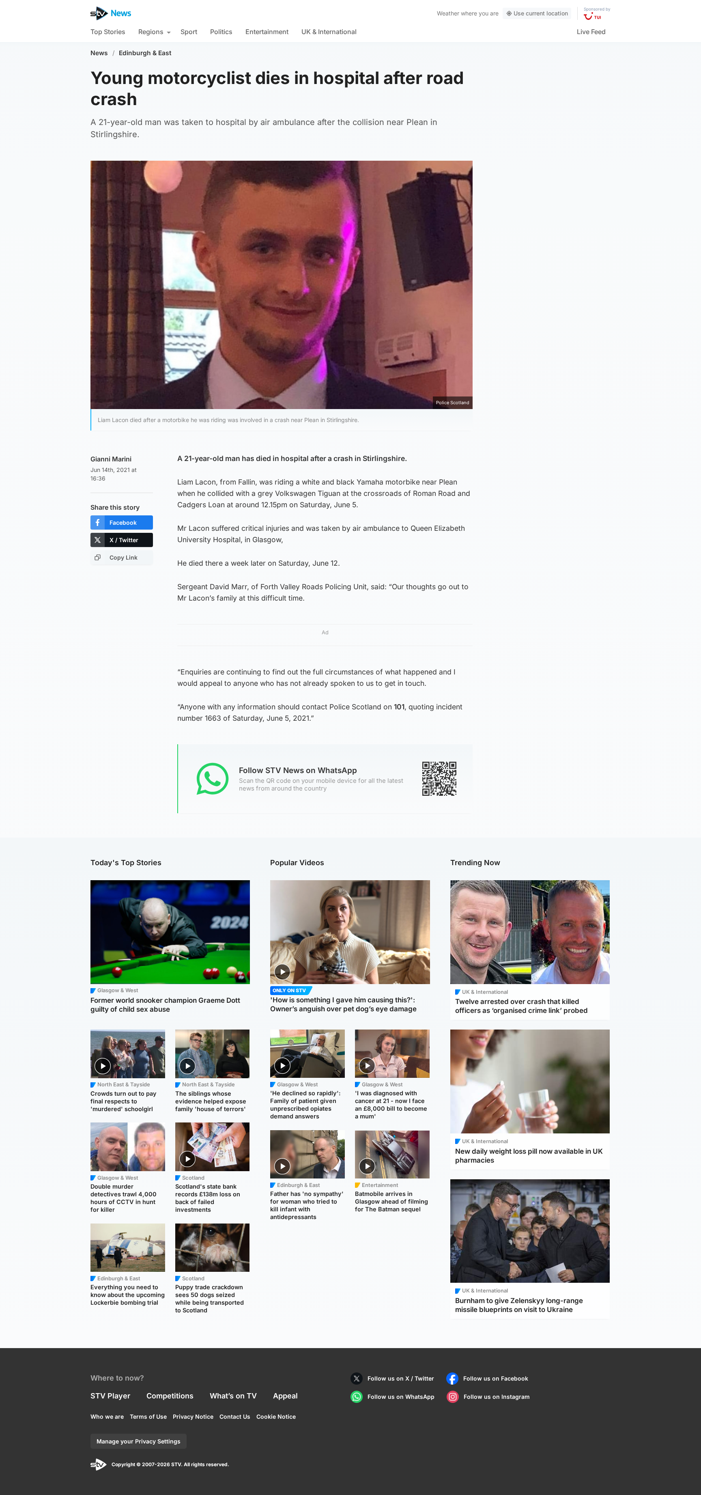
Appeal (285, 1396)
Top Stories (107, 32)
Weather (448, 13)
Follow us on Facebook (495, 1378)
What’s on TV (233, 1396)
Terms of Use (148, 1416)
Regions (150, 32)
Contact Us (234, 1416)
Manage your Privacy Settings (139, 1441)
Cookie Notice (276, 1416)
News (99, 53)
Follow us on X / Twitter (401, 1378)
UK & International (329, 32)
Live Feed (591, 32)
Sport (189, 32)
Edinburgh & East (145, 53)
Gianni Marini (110, 459)
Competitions (170, 1396)
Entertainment (266, 32)
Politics (221, 32)
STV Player (110, 1396)
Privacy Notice (193, 1416)
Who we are (107, 1416)
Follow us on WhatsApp (401, 1396)
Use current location (541, 13)
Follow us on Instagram (497, 1396)
